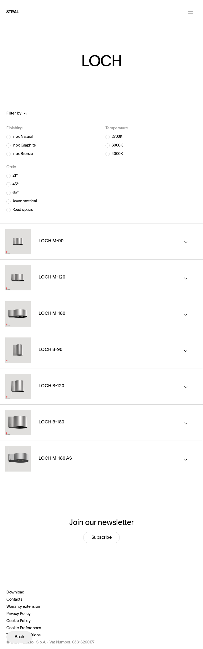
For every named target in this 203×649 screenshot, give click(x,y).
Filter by (13, 113)
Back (19, 637)
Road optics (22, 210)
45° (15, 184)
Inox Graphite (24, 145)
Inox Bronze (22, 154)
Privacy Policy (18, 614)
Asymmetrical (24, 201)
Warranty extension (23, 607)
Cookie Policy (18, 621)
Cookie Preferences (23, 628)
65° (15, 193)
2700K (117, 137)
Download (15, 592)
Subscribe (101, 537)
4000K (117, 154)
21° (15, 175)
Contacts (14, 599)
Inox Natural (22, 137)
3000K (117, 145)
